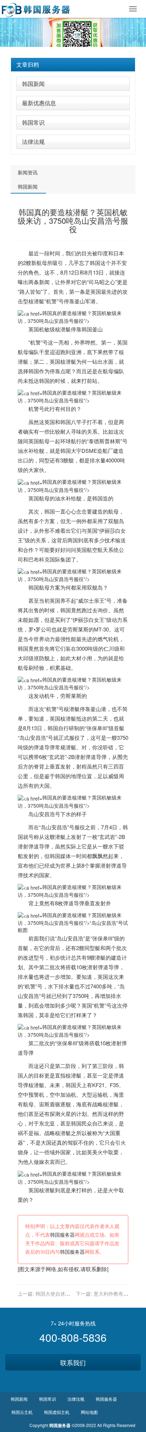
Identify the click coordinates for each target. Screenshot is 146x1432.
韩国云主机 (22, 1412)
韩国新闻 (33, 84)
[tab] (73, 64)
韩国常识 (33, 122)
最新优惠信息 (39, 103)
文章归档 (27, 64)
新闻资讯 (28, 172)
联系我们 (73, 1362)
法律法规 (33, 141)
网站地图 (89, 1412)
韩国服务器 (62, 1235)
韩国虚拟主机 (56, 1412)
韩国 (95, 262)
